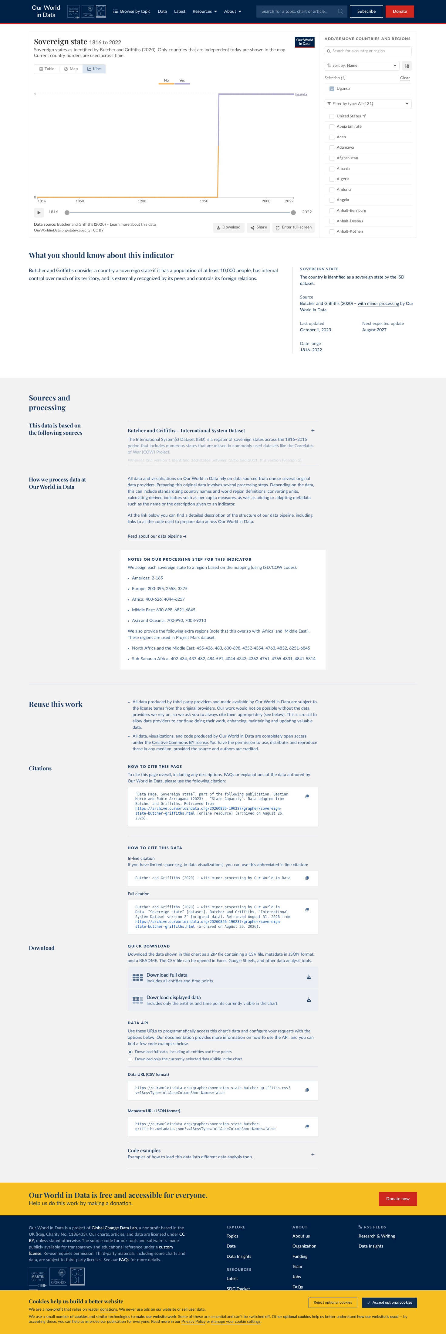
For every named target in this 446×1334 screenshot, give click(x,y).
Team (297, 1267)
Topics (232, 1236)
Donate (400, 11)
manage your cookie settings (236, 1322)
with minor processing (378, 304)
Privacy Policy (193, 1322)
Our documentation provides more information (201, 1037)
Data (162, 11)
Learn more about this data (133, 225)
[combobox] (301, 11)
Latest (179, 11)
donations (108, 1310)
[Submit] (340, 11)
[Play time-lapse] (39, 213)
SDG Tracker (238, 1289)
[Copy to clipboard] (301, 797)
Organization (304, 1246)
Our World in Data (46, 11)
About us (301, 1236)
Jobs (296, 1277)
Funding (299, 1257)
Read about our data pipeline (155, 536)
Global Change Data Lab (114, 1228)
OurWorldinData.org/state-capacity (62, 230)
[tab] (47, 69)
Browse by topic (135, 11)
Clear (405, 78)
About (230, 11)
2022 (307, 212)
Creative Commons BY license (180, 743)
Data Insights (239, 1257)
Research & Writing (377, 1236)
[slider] (67, 213)
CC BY (98, 230)
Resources (202, 11)
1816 (53, 212)
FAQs (124, 1260)
